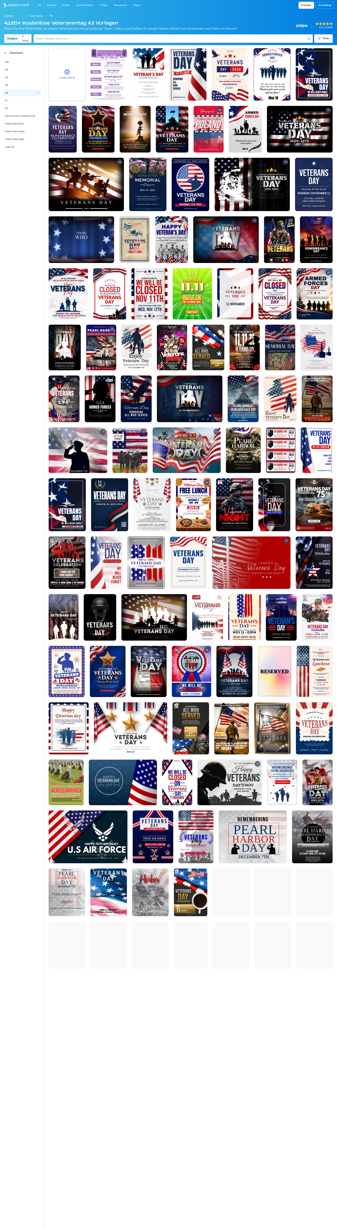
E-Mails (25, 38)
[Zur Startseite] (14, 5)
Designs (12, 38)
